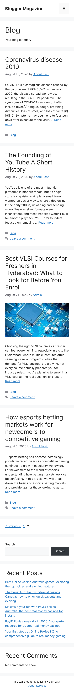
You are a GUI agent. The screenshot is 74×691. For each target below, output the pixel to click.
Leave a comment (22, 238)
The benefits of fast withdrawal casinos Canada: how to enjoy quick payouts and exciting (33, 597)
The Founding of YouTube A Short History (28, 162)
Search (10, 544)
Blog (13, 135)
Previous (13, 526)
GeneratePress (37, 685)
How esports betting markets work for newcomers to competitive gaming (34, 428)
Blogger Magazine (24, 8)
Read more (46, 222)
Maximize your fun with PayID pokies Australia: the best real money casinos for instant (34, 611)
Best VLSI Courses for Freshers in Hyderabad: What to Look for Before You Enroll (36, 273)
